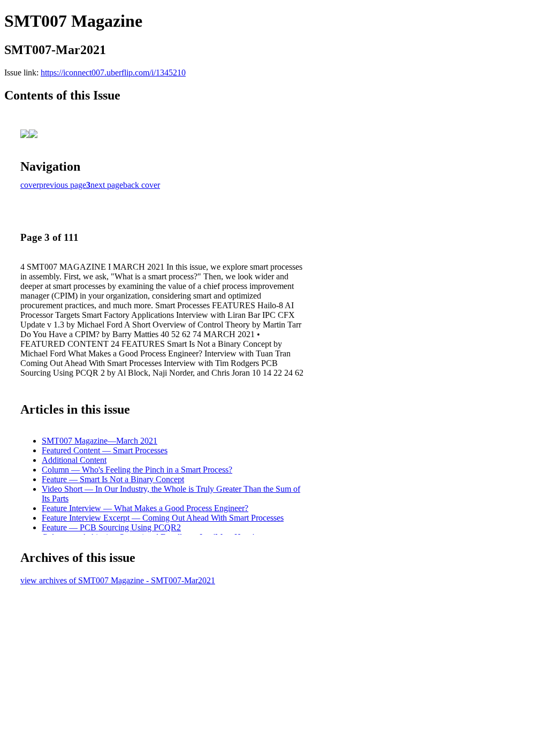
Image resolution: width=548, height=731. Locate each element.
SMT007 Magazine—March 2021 (99, 440)
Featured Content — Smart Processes (105, 450)
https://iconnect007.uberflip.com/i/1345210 (113, 72)
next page (106, 184)
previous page (62, 184)
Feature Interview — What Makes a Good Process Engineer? (145, 508)
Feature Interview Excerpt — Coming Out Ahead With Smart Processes (163, 517)
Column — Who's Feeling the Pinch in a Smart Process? (137, 469)
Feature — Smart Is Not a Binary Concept (113, 479)
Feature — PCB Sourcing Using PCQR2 (111, 527)
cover (29, 184)
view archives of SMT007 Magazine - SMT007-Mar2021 (117, 580)
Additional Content (74, 460)
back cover (141, 184)
